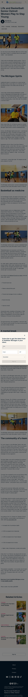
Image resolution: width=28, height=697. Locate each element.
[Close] (24, 335)
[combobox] (14, 357)
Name (4, 346)
